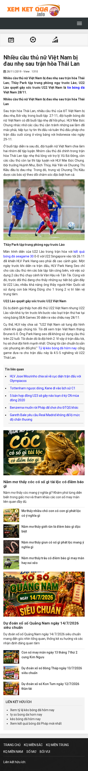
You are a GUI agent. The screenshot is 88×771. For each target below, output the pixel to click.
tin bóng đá (76, 87)
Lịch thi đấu (11, 40)
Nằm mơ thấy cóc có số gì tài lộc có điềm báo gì (43, 484)
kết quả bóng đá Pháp (33, 723)
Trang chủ (12, 745)
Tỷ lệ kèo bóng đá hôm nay (57, 348)
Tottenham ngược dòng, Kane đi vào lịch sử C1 (42, 388)
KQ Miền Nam (13, 751)
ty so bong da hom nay (26, 714)
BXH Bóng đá (55, 40)
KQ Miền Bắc (33, 745)
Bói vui (45, 751)
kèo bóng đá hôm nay (25, 719)
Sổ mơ (31, 751)
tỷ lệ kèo (23, 710)
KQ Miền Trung (57, 745)
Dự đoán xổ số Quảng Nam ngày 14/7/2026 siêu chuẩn (41, 625)
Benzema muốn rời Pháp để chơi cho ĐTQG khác (44, 407)
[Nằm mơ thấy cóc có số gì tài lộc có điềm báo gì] (44, 452)
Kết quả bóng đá (33, 40)
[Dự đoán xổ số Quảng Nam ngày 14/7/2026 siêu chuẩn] (44, 594)
